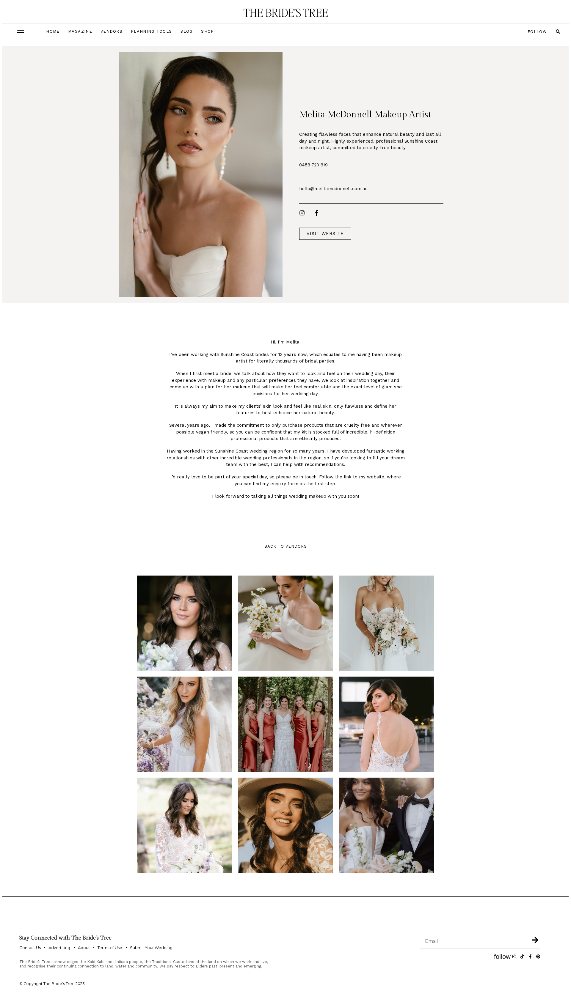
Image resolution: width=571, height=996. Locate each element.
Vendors (112, 31)
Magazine (80, 31)
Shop (207, 31)
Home (52, 31)
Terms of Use (110, 947)
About (84, 947)
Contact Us (30, 947)
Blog (186, 31)
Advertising (59, 947)
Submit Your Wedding (151, 947)
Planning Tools (151, 31)
